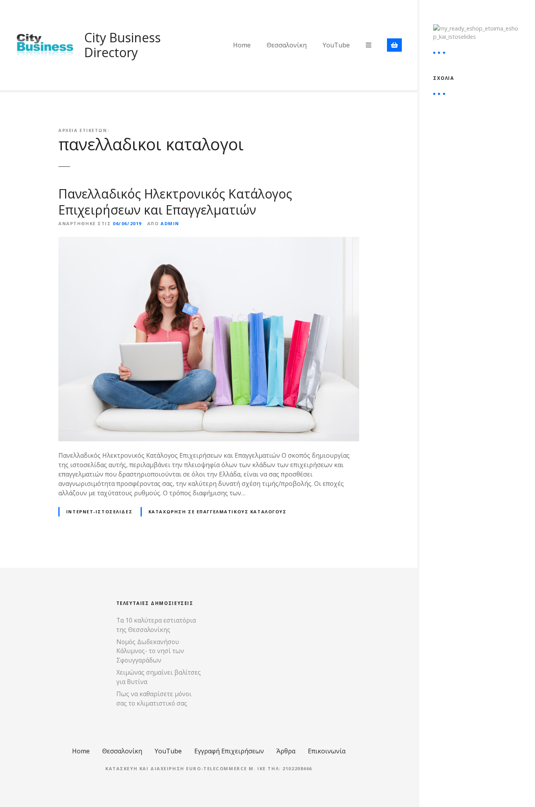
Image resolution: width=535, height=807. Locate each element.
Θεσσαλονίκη (287, 45)
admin (170, 223)
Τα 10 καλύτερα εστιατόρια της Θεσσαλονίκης (156, 625)
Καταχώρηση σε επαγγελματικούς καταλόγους (217, 512)
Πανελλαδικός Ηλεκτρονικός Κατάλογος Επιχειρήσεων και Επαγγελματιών (175, 201)
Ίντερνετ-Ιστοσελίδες (99, 512)
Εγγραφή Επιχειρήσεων (229, 751)
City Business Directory (122, 45)
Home (242, 45)
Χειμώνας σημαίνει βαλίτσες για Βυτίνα (158, 677)
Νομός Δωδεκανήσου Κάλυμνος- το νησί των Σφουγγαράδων (150, 651)
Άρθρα (286, 751)
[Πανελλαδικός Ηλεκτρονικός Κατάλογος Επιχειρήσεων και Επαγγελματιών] (208, 241)
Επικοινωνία (326, 751)
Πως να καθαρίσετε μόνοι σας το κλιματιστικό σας (154, 699)
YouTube (336, 45)
